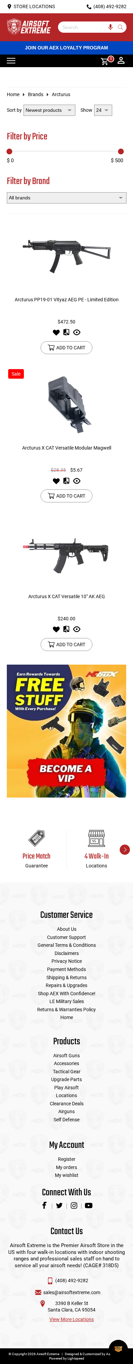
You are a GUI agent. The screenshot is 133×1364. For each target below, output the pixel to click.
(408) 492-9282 (71, 1280)
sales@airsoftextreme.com (71, 1292)
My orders (66, 1167)
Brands (35, 94)
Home (13, 94)
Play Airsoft (66, 1087)
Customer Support (66, 937)
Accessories (66, 1063)
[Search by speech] (110, 27)
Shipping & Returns (66, 977)
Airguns (66, 1111)
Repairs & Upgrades (66, 985)
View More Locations (71, 1319)
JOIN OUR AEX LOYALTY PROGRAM (66, 47)
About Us (66, 929)
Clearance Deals (67, 1103)
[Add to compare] (66, 334)
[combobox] (87, 27)
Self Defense (66, 1119)
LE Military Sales (66, 1001)
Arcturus (61, 94)
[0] (102, 61)
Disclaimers (67, 953)
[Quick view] (76, 334)
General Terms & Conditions (67, 945)
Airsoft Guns (66, 1055)
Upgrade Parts (66, 1079)
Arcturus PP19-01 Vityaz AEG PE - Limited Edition (67, 299)
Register (66, 1159)
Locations (66, 1095)
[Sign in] (121, 61)
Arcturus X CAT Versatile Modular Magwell (66, 448)
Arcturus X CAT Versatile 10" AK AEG (66, 596)
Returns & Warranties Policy (66, 1009)
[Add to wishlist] (56, 334)
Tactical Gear (66, 1071)
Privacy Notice (66, 961)
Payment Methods (66, 969)
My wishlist (66, 1175)
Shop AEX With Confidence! (66, 993)
